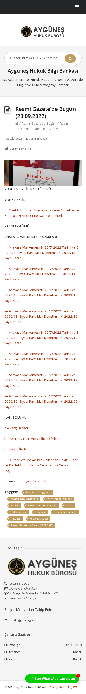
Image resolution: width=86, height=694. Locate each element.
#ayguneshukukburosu (24, 498)
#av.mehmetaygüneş (38, 492)
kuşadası (16, 518)
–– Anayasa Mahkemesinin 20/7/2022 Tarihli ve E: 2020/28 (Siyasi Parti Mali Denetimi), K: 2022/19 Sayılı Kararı (41, 380)
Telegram (29, 620)
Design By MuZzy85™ (63, 687)
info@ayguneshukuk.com (24, 588)
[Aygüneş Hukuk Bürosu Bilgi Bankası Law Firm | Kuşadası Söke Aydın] (43, 31)
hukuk (69, 505)
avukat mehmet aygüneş (42, 505)
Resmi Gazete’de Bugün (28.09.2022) (32, 525)
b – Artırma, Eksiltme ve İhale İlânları (31, 438)
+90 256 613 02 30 (19, 584)
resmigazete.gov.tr (32, 481)
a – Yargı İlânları (16, 428)
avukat (15, 505)
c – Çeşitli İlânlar (16, 449)
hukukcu (41, 512)
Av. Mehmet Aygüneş (59, 498)
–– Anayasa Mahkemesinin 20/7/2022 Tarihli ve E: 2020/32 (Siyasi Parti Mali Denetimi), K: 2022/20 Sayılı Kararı (41, 401)
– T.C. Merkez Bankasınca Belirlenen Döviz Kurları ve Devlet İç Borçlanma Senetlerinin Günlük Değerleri (41, 465)
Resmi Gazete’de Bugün (39, 123)
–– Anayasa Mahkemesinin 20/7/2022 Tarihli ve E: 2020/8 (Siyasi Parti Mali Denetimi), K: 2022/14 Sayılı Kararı (41, 273)
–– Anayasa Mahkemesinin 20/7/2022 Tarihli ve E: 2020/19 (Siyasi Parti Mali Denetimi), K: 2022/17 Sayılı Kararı (41, 337)
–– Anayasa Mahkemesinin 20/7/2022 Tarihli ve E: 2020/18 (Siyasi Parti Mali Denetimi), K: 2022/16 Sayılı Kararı (41, 316)
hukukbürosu (19, 512)
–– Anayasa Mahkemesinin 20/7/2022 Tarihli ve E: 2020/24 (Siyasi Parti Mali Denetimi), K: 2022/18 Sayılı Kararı (41, 358)
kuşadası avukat (39, 518)
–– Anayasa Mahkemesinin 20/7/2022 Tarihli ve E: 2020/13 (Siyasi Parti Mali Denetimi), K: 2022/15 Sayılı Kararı (41, 295)
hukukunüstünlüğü (65, 512)
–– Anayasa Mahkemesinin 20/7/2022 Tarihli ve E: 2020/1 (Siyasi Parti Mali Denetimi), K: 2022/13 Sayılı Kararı (41, 252)
